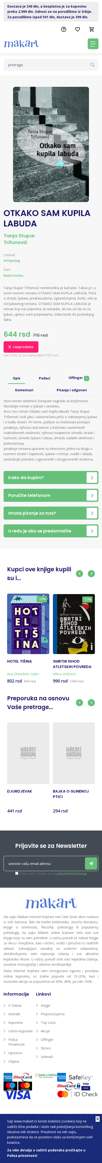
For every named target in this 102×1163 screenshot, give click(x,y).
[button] (79, 573)
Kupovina (15, 1022)
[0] (91, 29)
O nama (14, 1005)
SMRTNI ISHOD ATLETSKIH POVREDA (72, 664)
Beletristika (13, 275)
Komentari (24, 390)
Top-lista (48, 1022)
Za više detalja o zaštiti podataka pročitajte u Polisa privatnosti (46, 1153)
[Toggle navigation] (93, 43)
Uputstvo (15, 1053)
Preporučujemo (53, 1014)
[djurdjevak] (28, 753)
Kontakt (14, 1014)
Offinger (78, 377)
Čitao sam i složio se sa (53, 873)
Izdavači (47, 1056)
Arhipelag (12, 260)
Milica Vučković (64, 674)
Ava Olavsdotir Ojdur (23, 674)
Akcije (45, 1031)
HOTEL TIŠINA (19, 661)
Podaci (44, 378)
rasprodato (23, 347)
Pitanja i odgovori (72, 390)
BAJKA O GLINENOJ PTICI (71, 794)
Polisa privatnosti (16, 1042)
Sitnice (46, 1048)
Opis (16, 378)
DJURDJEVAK (19, 791)
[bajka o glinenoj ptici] (74, 753)
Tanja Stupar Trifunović (19, 239)
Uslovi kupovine (20, 1031)
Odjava (13, 1061)
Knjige (45, 1005)
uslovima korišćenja (71, 873)
